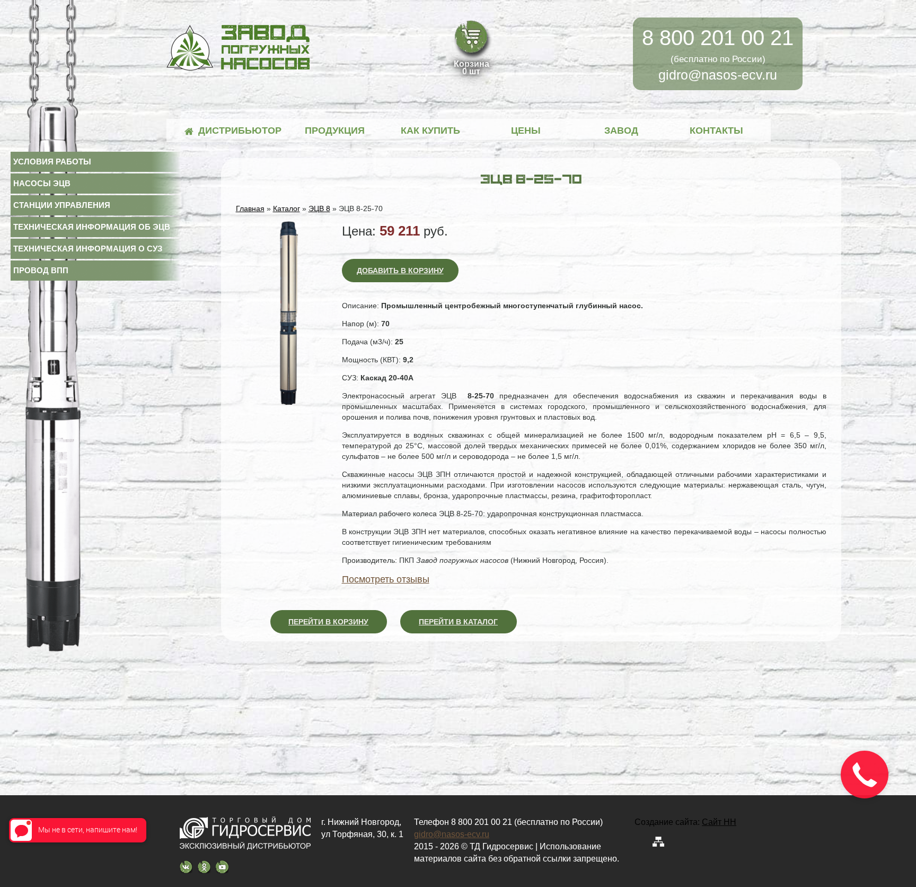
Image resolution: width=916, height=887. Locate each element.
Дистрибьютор (239, 130)
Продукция (335, 130)
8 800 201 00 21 (718, 37)
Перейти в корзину (328, 622)
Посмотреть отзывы (385, 579)
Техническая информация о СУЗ (87, 248)
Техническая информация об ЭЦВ (91, 226)
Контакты (716, 130)
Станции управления (61, 205)
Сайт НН (719, 822)
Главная (250, 208)
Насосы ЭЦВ (42, 183)
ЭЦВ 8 (319, 208)
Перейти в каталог (458, 622)
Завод (621, 130)
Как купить (430, 130)
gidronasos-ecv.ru (717, 74)
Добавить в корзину (400, 270)
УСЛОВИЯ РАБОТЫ (52, 161)
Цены (526, 130)
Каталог (286, 208)
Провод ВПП (40, 270)
